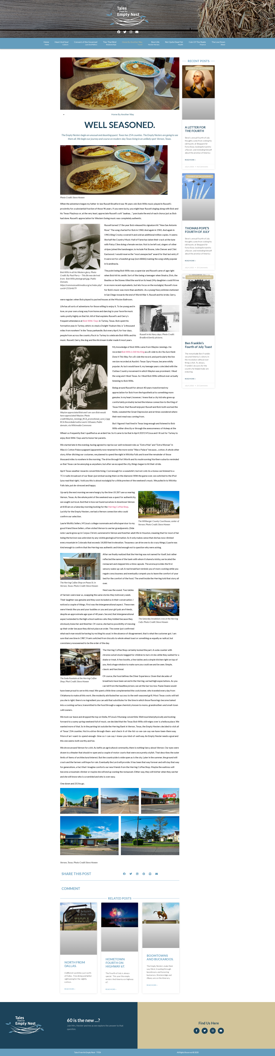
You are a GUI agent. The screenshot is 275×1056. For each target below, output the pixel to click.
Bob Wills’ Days (91, 320)
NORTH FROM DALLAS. (74, 964)
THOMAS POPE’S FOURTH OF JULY (197, 229)
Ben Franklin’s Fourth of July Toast (198, 344)
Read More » (69, 989)
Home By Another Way (122, 114)
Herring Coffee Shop (118, 506)
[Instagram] (131, 32)
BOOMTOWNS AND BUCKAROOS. (160, 957)
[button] (124, 873)
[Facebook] (119, 32)
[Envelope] (137, 32)
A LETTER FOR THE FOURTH (195, 129)
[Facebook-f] (197, 1031)
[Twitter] (125, 32)
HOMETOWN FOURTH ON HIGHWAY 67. (115, 962)
